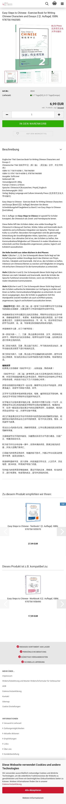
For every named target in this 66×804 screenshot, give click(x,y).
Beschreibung (10, 149)
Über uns (7, 749)
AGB (4, 686)
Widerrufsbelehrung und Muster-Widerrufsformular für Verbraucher (31, 681)
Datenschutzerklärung (11, 784)
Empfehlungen (9, 739)
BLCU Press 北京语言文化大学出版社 (57, 29)
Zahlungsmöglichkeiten (13, 728)
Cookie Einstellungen (11, 706)
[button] (7, 114)
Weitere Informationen (33, 798)
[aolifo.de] (6, 4)
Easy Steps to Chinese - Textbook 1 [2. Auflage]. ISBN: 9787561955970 (33, 527)
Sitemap (6, 701)
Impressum (7, 676)
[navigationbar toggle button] (62, 4)
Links (6, 744)
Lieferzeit (6, 95)
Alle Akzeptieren (33, 790)
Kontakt (5, 696)
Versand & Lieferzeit (12, 723)
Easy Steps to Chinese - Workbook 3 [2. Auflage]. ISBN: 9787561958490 (33, 600)
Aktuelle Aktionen (11, 733)
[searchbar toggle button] (47, 4)
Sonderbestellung (11, 754)
